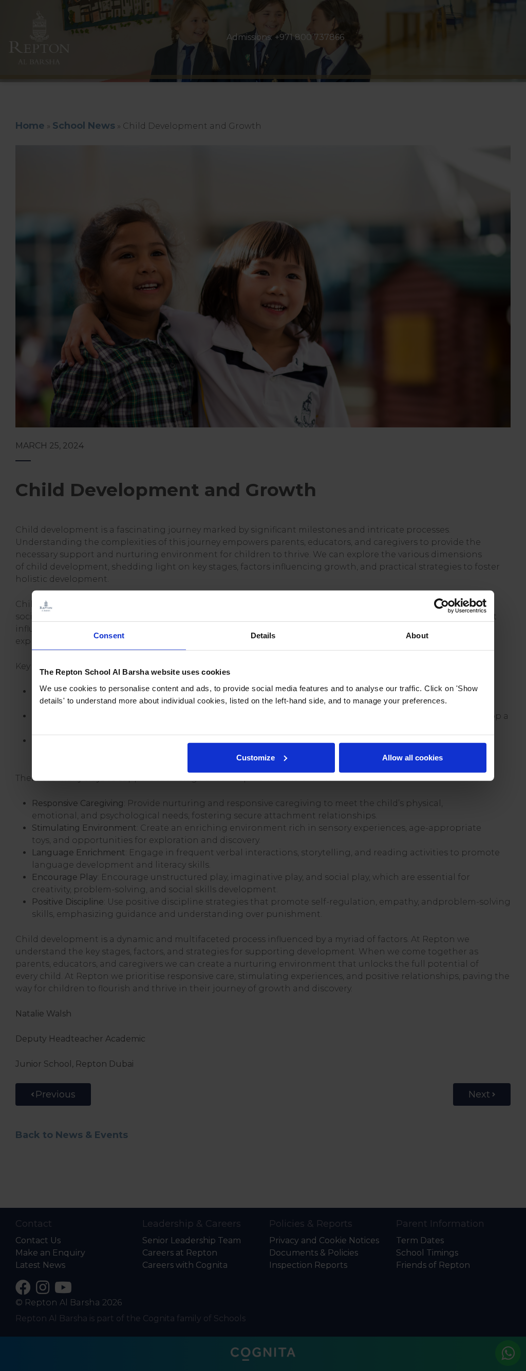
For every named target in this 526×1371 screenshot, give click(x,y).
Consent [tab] (108, 635)
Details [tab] (263, 635)
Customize (255, 757)
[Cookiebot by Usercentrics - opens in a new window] (441, 606)
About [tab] (417, 635)
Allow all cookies (412, 757)
